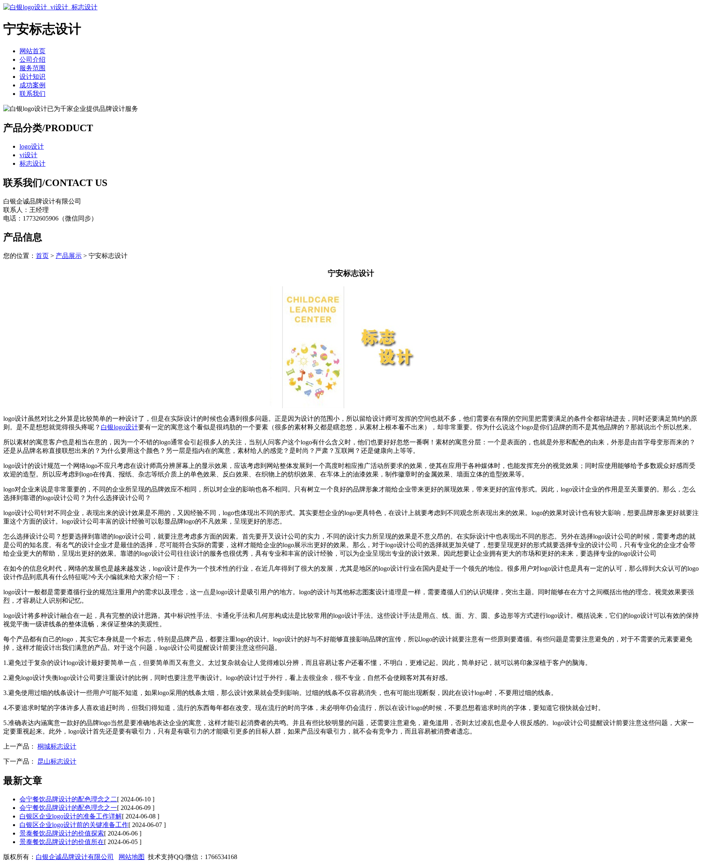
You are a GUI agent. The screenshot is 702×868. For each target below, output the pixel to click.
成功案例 (33, 85)
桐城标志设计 (56, 746)
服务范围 (33, 68)
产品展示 (69, 255)
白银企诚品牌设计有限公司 (75, 856)
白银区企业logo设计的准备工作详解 (71, 816)
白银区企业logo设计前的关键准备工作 (74, 824)
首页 (42, 255)
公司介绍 (33, 59)
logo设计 (32, 146)
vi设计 (28, 155)
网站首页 (33, 51)
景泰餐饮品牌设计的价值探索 (62, 833)
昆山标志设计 (56, 761)
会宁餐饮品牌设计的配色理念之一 (68, 807)
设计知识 (33, 76)
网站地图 (132, 856)
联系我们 (33, 93)
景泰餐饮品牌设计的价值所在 (62, 841)
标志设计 (33, 163)
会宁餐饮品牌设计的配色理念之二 (68, 799)
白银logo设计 (119, 427)
